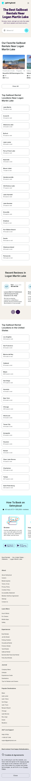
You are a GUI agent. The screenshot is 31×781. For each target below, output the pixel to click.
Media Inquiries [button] (6, 581)
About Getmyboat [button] (7, 575)
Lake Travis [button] (5, 705)
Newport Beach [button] (6, 708)
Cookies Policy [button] (6, 590)
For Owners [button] (5, 616)
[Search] (26, 30)
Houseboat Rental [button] (7, 643)
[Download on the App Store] (9, 546)
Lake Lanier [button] (5, 696)
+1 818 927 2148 (6, 737)
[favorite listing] (24, 71)
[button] (14, 62)
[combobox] (12, 30)
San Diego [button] (5, 702)
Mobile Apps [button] (5, 619)
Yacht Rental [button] (5, 649)
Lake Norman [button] (5, 714)
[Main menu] (28, 3)
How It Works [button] (5, 613)
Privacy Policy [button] (6, 587)
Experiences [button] (6, 629)
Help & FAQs (5, 734)
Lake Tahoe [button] (5, 699)
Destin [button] (3, 720)
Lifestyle (4, 672)
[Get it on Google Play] (22, 546)
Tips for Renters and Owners (10, 681)
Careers (4, 578)
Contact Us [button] (5, 602)
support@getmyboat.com (9, 740)
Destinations (5, 678)
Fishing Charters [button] (6, 640)
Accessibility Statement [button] (8, 593)
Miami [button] (3, 693)
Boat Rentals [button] (5, 634)
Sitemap (4, 599)
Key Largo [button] (4, 717)
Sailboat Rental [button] (6, 652)
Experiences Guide (7, 675)
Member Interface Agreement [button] (10, 596)
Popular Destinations (9, 688)
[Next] (18, 312)
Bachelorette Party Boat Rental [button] (10, 655)
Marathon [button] (4, 723)
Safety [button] (3, 622)
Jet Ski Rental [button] (5, 637)
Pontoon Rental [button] (6, 646)
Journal (4, 665)
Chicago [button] (4, 711)
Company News (6, 669)
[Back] (13, 312)
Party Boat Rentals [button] (7, 658)
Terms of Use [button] (24, 762)
